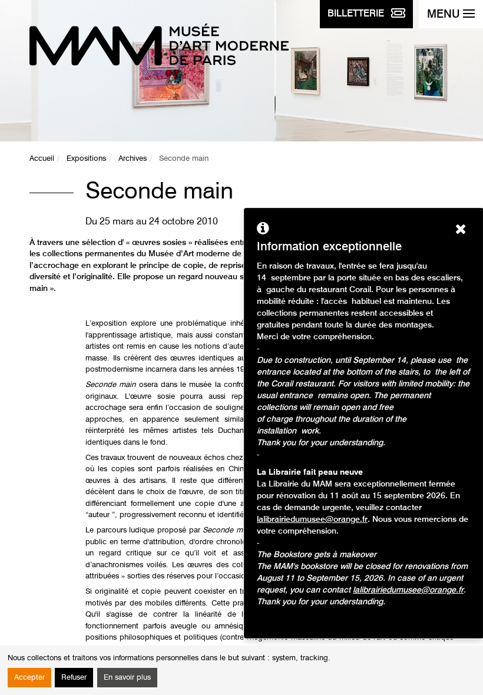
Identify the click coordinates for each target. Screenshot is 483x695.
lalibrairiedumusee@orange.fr (312, 519)
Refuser (74, 677)
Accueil (41, 159)
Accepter (29, 677)
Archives (132, 159)
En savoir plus (127, 677)
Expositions (86, 159)
